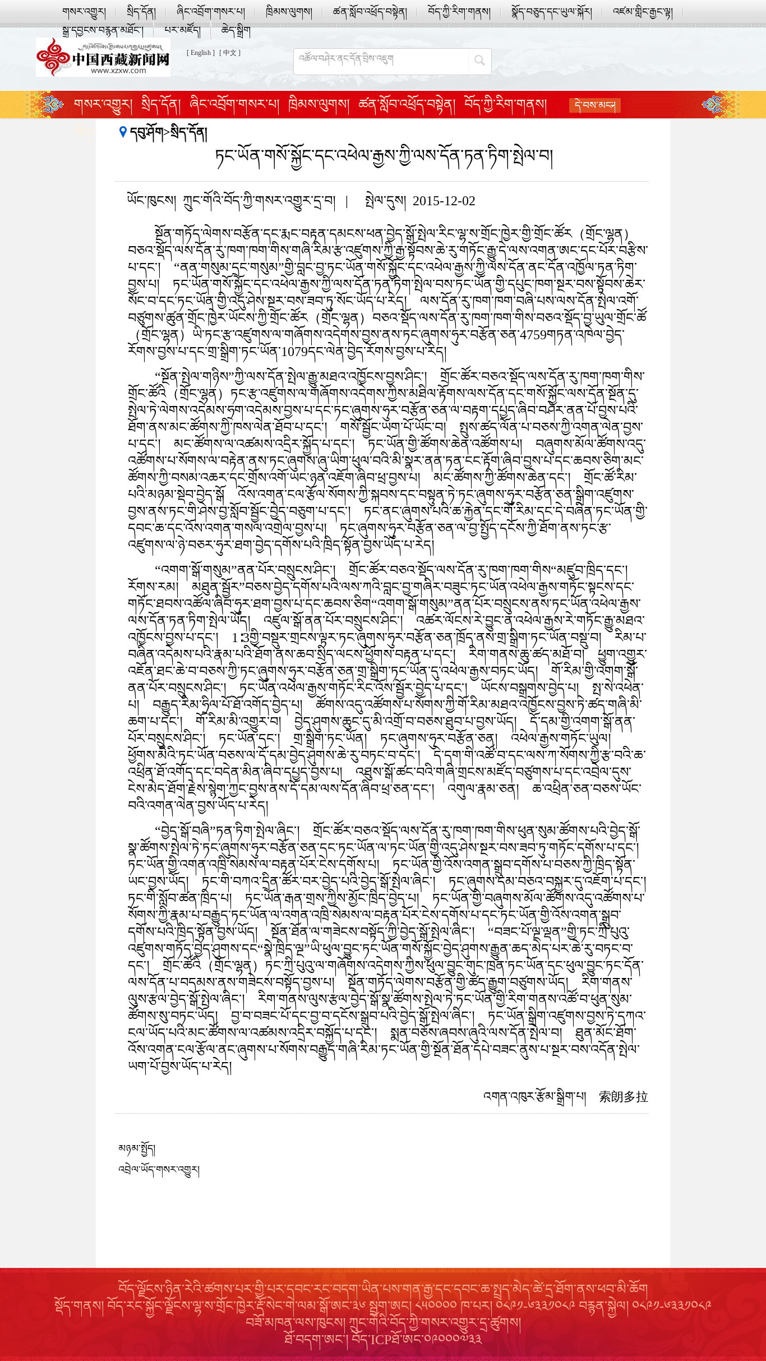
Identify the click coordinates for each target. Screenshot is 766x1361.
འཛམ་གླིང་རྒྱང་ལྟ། (643, 11)
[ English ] (201, 53)
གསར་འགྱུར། (84, 11)
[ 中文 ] (230, 53)
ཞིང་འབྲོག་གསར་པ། (211, 11)
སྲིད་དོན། (141, 11)
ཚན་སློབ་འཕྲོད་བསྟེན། (370, 11)
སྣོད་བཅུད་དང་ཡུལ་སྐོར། (551, 11)
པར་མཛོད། (182, 30)
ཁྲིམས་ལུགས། (289, 11)
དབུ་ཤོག (146, 132)
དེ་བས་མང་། (595, 105)
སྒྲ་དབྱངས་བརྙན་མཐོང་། (103, 30)
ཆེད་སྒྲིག (236, 30)
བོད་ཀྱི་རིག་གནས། (459, 11)
